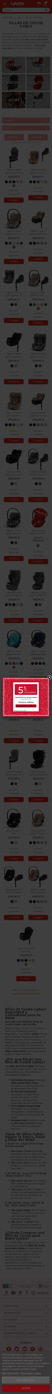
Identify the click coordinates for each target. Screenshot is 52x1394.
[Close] (49, 677)
